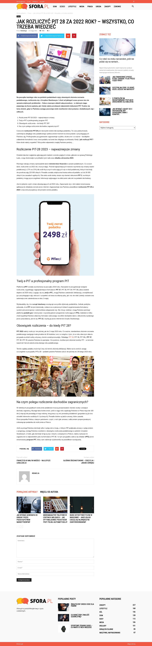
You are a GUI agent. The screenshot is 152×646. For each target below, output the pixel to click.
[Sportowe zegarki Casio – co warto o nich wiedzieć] (63, 629)
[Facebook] (133, 1)
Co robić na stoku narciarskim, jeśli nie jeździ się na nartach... (116, 60)
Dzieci (62, 6)
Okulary (102, 626)
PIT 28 (71, 337)
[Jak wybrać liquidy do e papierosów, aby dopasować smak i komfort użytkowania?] (104, 112)
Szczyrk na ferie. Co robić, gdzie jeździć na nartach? (123, 88)
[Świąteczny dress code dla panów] (63, 607)
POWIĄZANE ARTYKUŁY (27, 492)
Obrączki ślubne (106, 629)
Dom (55, 6)
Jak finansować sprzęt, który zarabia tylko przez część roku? (123, 79)
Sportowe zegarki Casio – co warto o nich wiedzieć (81, 626)
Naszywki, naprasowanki (109, 633)
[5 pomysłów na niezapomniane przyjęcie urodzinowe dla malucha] (104, 101)
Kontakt (42, 1)
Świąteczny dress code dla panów (82, 605)
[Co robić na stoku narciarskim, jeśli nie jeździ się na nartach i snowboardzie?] (117, 47)
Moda (81, 6)
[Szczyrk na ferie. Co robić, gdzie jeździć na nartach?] (104, 91)
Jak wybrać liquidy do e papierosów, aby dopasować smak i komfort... (122, 111)
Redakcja (24, 31)
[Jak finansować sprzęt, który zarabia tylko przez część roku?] (104, 80)
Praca (90, 6)
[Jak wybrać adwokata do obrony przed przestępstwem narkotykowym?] (29, 505)
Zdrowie (117, 6)
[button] (132, 6)
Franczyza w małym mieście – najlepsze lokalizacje (33, 461)
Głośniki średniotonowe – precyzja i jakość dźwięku (78, 461)
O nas (28, 1)
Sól (100, 612)
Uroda (98, 6)
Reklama (35, 1)
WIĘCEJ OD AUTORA (49, 492)
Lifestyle (72, 6)
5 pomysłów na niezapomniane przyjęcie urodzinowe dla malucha (122, 100)
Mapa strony (131, 644)
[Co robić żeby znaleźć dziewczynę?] (63, 618)
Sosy (101, 619)
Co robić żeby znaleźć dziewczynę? (80, 616)
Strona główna (21, 1)
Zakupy (107, 6)
